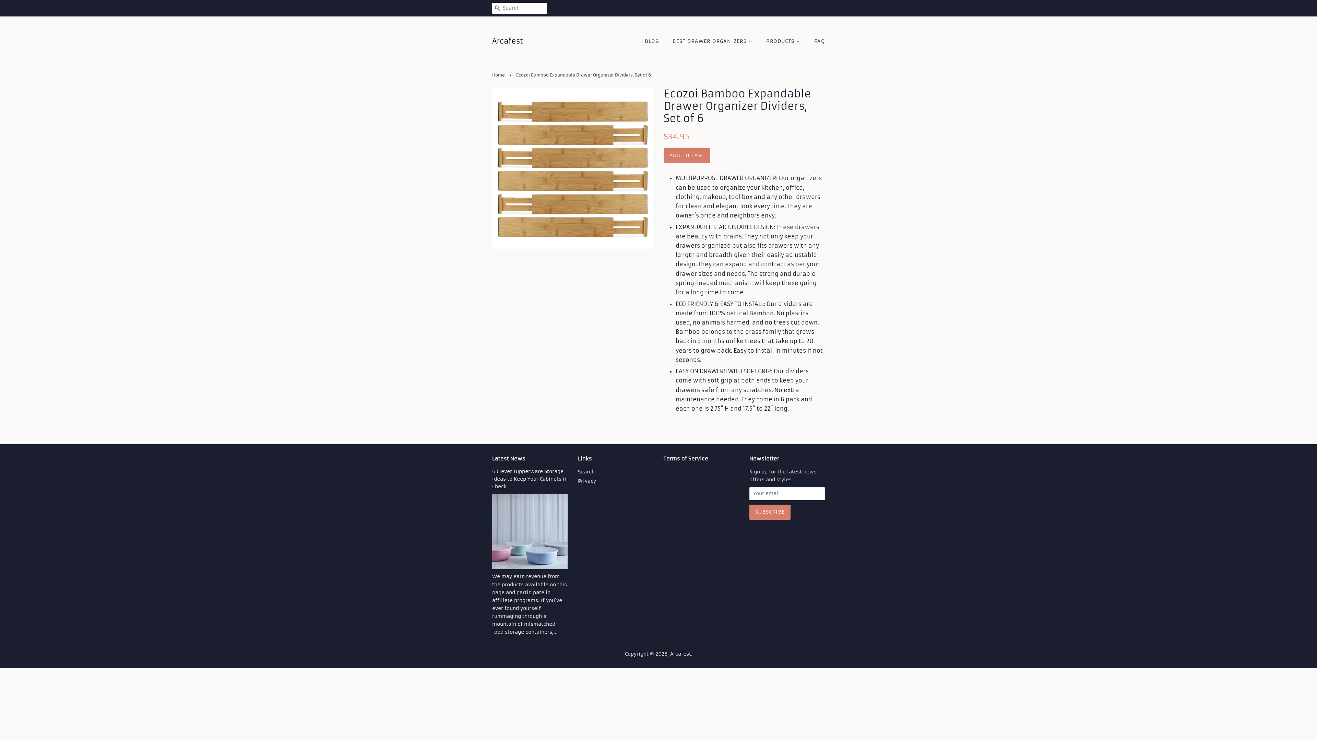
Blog (652, 41)
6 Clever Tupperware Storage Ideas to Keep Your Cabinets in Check (530, 479)
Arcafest (680, 654)
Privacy (587, 481)
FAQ (819, 41)
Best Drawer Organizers (710, 41)
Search (586, 472)
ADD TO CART (686, 155)
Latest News (508, 458)
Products (781, 41)
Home (498, 75)
